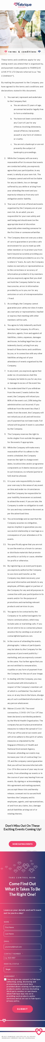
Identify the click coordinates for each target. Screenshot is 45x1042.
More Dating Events (22, 844)
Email (8, 941)
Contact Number (13, 954)
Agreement (10, 976)
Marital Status (12, 964)
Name (7, 922)
